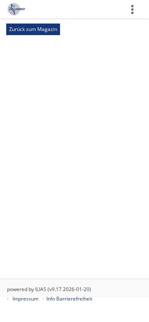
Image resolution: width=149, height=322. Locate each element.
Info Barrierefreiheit (69, 298)
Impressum (25, 298)
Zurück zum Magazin (33, 29)
